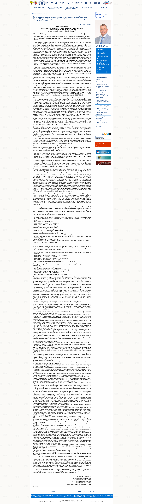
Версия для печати (85, 24)
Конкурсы (99, 126)
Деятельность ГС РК (102, 90)
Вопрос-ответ (100, 146)
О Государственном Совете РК (102, 78)
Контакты (103, 7)
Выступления (101, 67)
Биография (100, 49)
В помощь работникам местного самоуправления (103, 118)
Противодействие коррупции (101, 113)
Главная (35, 13)
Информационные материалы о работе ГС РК (103, 101)
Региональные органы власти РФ (92, 496)
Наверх (53, 491)
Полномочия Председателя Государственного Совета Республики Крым (102, 55)
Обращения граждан (102, 105)
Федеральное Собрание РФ (65, 496)
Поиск (84, 491)
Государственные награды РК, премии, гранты (102, 86)
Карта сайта (99, 137)
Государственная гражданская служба (102, 109)
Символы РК (100, 82)
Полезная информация (106, 495)
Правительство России (51, 495)
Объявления (100, 143)
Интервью (100, 69)
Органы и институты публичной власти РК (79, 496)
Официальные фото (103, 72)
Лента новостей (43, 13)
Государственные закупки (101, 123)
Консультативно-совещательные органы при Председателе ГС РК (103, 62)
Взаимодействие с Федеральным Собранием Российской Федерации (103, 95)
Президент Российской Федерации (37, 496)
